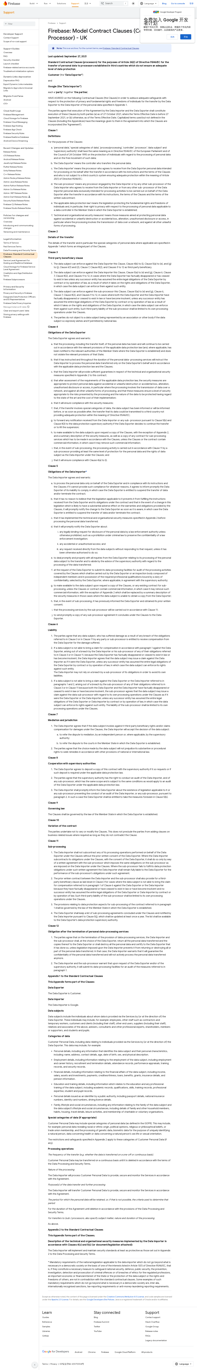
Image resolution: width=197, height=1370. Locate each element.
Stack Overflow (152, 1322)
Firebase (52, 23)
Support (75, 3)
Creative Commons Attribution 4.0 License (125, 1296)
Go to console (178, 3)
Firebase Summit (101, 1322)
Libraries (46, 1331)
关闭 (172, 37)
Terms (45, 1364)
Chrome (91, 1352)
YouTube (98, 1331)
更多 (86, 3)
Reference (47, 1322)
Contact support (152, 1317)
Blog (164, 3)
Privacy (53, 1364)
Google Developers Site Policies (100, 1299)
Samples (46, 1326)
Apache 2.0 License (60, 1299)
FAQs (147, 1335)
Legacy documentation (156, 1340)
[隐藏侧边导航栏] (35, 1365)
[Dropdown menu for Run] (50, 3)
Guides (45, 1317)
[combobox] (114, 3)
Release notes (151, 1331)
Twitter (97, 1326)
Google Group (152, 1326)
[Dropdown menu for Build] (37, 3)
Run (45, 3)
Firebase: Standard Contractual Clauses (121, 48)
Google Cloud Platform (125, 1352)
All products (146, 1352)
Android (78, 1352)
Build (32, 3)
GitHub (45, 1335)
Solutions (61, 3)
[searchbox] (19, 24)
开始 (186, 37)
